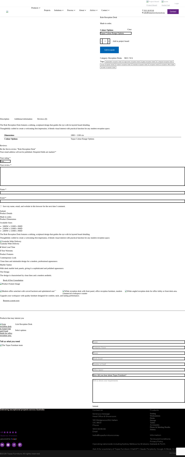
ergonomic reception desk (132, 61)
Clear (129, 29)
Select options (20, 330)
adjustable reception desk (114, 61)
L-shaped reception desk (165, 61)
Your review (5, 165)
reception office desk (167, 64)
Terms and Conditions (160, 439)
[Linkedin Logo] (2, 445)
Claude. (142, 449)
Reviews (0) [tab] (42, 119)
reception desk (154, 64)
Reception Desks (115, 58)
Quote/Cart (166, 5)
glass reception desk (148, 61)
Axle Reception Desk (23, 324)
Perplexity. (151, 449)
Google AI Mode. (164, 449)
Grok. (174, 449)
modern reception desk (123, 64)
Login (177, 3)
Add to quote (109, 50)
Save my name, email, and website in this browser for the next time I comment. (34, 206)
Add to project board (121, 41)
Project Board (151, 5)
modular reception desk (140, 64)
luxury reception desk (107, 64)
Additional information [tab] (23, 119)
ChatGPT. (134, 449)
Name (3, 189)
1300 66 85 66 (149, 10)
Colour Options (106, 30)
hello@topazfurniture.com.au (154, 13)
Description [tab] (4, 119)
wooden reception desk (108, 67)
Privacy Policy (156, 441)
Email (3, 198)
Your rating (5, 158)
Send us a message (101, 413)
